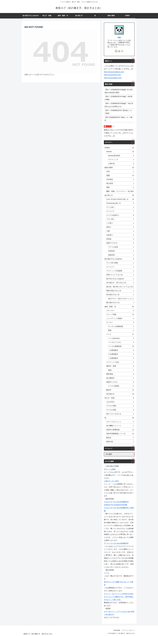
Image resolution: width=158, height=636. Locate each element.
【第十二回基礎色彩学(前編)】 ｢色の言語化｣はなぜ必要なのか (119, 105)
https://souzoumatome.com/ (114, 72)
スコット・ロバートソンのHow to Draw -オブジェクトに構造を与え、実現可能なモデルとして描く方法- (119, 597)
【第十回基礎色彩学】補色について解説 (118, 118)
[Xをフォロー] (116, 51)
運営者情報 (117, 630)
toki (119, 37)
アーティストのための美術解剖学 (116, 543)
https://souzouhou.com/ (112, 75)
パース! (106, 573)
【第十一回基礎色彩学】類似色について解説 (118, 111)
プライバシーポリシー (128, 630)
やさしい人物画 (109, 469)
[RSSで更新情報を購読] (122, 51)
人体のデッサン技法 (111, 481)
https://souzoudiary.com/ (113, 78)
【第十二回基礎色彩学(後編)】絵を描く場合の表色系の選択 (119, 91)
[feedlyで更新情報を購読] (119, 51)
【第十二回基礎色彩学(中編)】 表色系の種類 (118, 98)
